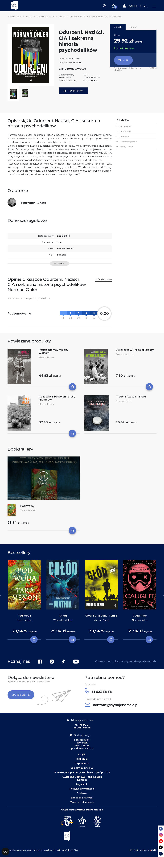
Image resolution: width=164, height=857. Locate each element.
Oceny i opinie (126, 146)
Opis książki (125, 131)
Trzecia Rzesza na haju (131, 396)
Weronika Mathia (62, 620)
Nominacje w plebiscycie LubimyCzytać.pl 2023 (82, 772)
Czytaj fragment (75, 90)
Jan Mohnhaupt (124, 354)
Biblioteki (82, 759)
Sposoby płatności (82, 797)
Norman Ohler (73, 58)
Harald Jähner (46, 357)
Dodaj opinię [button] (105, 279)
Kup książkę (125, 126)
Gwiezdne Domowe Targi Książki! (82, 776)
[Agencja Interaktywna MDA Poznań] (153, 850)
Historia (62, 16)
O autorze (124, 136)
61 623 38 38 (101, 692)
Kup (125, 60)
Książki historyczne (45, 16)
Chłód (63, 615)
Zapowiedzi (82, 763)
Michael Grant (101, 620)
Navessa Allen (140, 620)
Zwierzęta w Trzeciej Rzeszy (135, 349)
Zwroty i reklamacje (82, 802)
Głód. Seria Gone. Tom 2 (101, 615)
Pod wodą (27, 505)
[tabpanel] (24, 600)
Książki (29, 16)
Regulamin (82, 784)
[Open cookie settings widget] (5, 851)
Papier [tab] (133, 27)
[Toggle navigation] (104, 5)
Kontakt (82, 779)
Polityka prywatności (82, 788)
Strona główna (14, 16)
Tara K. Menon (28, 510)
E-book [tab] (118, 27)
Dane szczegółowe (128, 141)
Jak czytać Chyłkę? (82, 768)
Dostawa (82, 793)
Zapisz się (18, 694)
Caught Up (140, 615)
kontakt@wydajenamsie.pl (115, 705)
